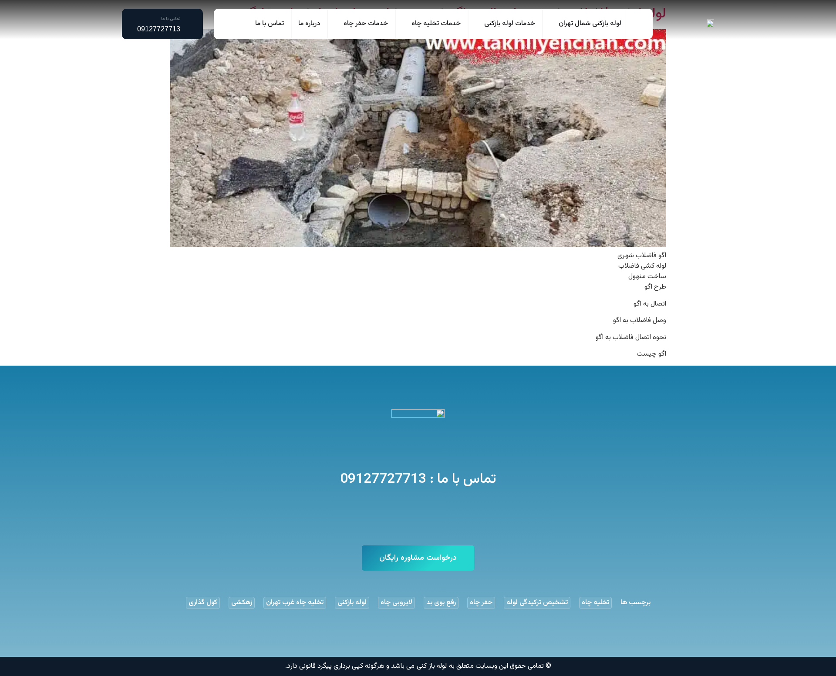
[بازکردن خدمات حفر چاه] (337, 24)
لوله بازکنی (352, 602)
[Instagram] (136, 48)
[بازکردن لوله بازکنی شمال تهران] (552, 24)
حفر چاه (481, 602)
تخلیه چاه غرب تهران (295, 602)
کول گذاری (203, 602)
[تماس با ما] (188, 24)
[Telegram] (156, 48)
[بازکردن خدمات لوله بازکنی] (478, 24)
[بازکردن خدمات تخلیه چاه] (405, 24)
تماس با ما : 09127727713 (418, 479)
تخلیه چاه (595, 602)
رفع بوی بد (441, 602)
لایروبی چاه (396, 602)
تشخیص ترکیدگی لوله (537, 602)
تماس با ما (170, 19)
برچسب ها (635, 602)
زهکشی (241, 602)
